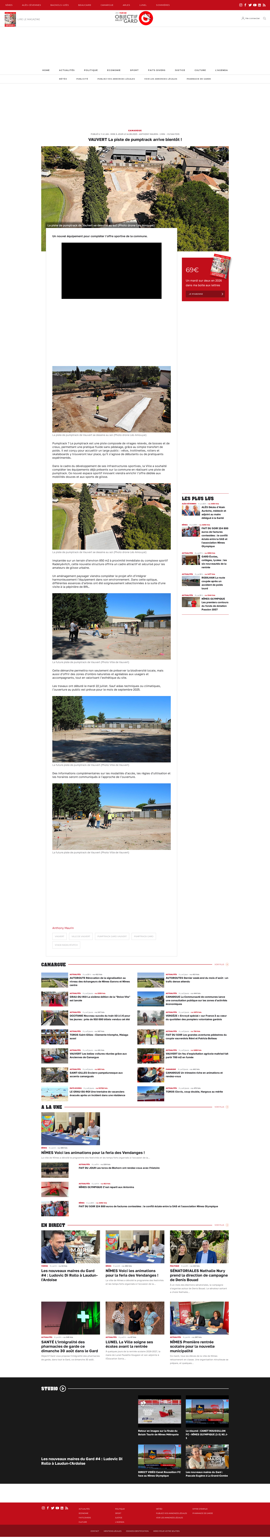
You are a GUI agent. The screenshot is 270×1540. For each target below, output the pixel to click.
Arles (126, 5)
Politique (91, 70)
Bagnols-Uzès (59, 5)
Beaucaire (84, 5)
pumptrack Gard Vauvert (112, 936)
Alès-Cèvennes (31, 5)
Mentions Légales (112, 1531)
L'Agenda (221, 70)
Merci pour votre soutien (166, 1531)
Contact (95, 1531)
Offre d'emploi (200, 1509)
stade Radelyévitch (66, 945)
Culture (200, 70)
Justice (180, 70)
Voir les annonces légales (160, 79)
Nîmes (9, 5)
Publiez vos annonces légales (116, 79)
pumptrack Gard (143, 936)
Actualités (67, 70)
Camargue (107, 5)
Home (46, 70)
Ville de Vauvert (81, 936)
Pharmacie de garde (199, 79)
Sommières (163, 5)
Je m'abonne (196, 294)
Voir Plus (219, 964)
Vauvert (59, 936)
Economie (114, 70)
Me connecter (252, 18)
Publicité (82, 79)
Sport (134, 70)
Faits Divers (156, 70)
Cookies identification (137, 1531)
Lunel (143, 5)
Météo (63, 79)
